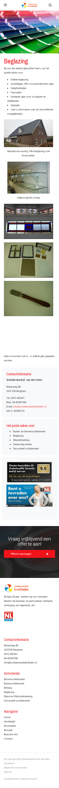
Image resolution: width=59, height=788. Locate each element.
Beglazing (9, 692)
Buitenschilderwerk (14, 683)
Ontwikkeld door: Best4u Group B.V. (21, 778)
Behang (8, 688)
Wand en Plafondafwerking (18, 696)
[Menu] (5, 5)
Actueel (8, 730)
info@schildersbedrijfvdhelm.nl (29, 406)
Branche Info (11, 734)
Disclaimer (9, 763)
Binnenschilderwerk (14, 679)
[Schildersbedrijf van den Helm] (29, 5)
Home (7, 717)
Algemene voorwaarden (15, 767)
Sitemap (8, 772)
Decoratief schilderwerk (17, 700)
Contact (8, 739)
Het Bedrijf (9, 721)
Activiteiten (10, 726)
